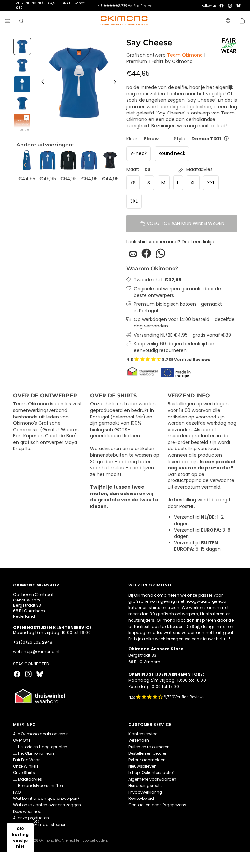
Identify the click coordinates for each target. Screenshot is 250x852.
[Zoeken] (21, 21)
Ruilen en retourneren (149, 747)
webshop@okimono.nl (36, 651)
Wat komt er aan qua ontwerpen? (46, 798)
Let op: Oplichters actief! (151, 772)
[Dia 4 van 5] (22, 103)
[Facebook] (221, 5)
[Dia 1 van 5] (22, 46)
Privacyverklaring (145, 792)
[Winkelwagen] (242, 21)
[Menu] (7, 20)
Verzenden (138, 740)
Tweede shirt (157, 280)
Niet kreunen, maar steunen (40, 824)
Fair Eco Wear (26, 760)
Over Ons (22, 740)
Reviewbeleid (141, 798)
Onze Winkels (26, 766)
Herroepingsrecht (145, 785)
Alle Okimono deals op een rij (41, 734)
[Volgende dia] (116, 82)
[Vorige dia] (41, 82)
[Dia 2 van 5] (22, 65)
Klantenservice (142, 734)
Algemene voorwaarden (152, 779)
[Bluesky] (238, 5)
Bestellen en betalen (148, 753)
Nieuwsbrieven (142, 766)
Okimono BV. (49, 840)
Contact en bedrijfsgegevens (157, 805)
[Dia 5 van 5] (22, 122)
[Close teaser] (36, 821)
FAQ (17, 792)
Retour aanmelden (147, 760)
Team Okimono (185, 55)
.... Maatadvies (27, 779)
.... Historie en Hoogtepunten (40, 747)
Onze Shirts (24, 772)
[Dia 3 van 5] (22, 84)
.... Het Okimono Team (34, 753)
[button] (20, 837)
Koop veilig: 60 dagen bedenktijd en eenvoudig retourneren (174, 347)
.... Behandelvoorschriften (38, 785)
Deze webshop (27, 811)
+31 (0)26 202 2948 (32, 642)
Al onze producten (31, 818)
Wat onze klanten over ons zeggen (47, 805)
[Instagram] (230, 5)
